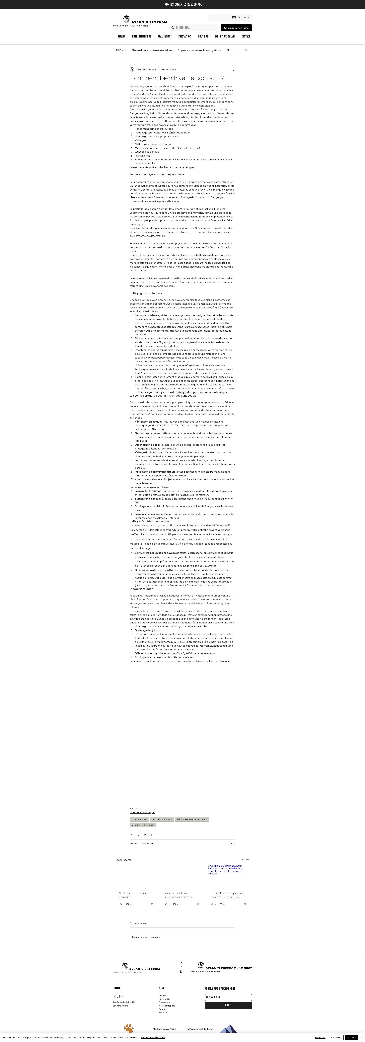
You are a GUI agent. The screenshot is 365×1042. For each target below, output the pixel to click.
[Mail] (121, 997)
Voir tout (246, 859)
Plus (229, 50)
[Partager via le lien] (152, 834)
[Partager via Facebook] (131, 834)
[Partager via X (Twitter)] (138, 834)
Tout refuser (335, 1037)
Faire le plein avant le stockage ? (192, 819)
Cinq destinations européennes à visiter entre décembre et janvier (181, 895)
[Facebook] (181, 967)
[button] (246, 50)
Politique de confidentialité (153, 1037)
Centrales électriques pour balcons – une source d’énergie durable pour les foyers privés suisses (228, 895)
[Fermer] (361, 1037)
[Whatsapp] (181, 971)
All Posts (120, 50)
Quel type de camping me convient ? (135, 895)
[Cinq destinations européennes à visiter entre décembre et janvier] (182, 876)
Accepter (352, 1037)
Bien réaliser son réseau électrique (151, 50)
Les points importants (162, 819)
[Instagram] (181, 963)
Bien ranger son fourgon (143, 825)
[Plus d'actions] (233, 69)
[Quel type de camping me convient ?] (136, 876)
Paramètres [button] (320, 1037)
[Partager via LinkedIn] (145, 834)
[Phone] (115, 997)
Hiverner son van (139, 819)
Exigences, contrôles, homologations (199, 50)
